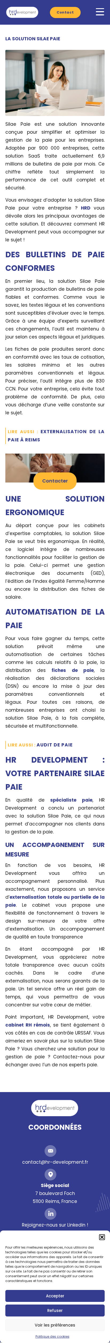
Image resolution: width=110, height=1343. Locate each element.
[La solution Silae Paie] (55, 82)
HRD (87, 208)
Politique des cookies (52, 1336)
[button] (102, 1237)
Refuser (55, 1310)
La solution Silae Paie (32, 39)
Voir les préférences (55, 1325)
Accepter (55, 1296)
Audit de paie (55, 745)
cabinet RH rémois (27, 1025)
